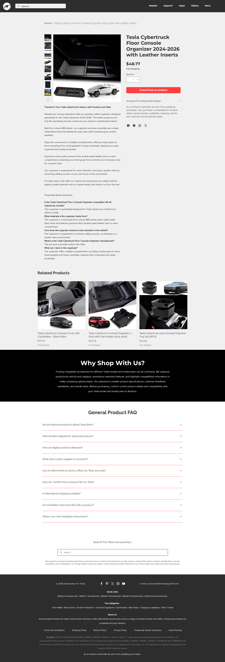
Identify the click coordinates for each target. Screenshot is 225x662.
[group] (113, 314)
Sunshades (121, 607)
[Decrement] (128, 79)
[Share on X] (146, 125)
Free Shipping (133, 69)
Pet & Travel (167, 607)
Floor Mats (57, 607)
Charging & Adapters (150, 607)
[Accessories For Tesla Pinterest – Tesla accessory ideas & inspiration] (107, 583)
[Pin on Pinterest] (134, 125)
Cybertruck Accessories (155, 596)
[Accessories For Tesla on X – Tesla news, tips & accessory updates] (112, 583)
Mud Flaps (134, 607)
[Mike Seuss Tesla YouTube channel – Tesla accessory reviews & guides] (123, 583)
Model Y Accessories (89, 596)
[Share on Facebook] (128, 125)
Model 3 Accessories (68, 596)
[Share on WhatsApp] (140, 125)
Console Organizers (105, 607)
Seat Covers (69, 607)
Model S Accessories (111, 596)
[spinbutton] (133, 79)
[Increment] (138, 79)
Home (47, 23)
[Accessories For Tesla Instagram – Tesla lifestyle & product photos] (118, 583)
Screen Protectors (85, 607)
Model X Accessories (133, 596)
